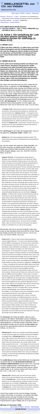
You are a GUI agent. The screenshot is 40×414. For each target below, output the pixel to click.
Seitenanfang (35, 407)
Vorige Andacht (4, 22)
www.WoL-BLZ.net (20, 409)
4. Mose (16, 16)
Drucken (28, 13)
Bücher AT (10, 16)
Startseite (3, 16)
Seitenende (35, 13)
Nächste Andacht (15, 22)
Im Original (16, 20)
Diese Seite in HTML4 (18, 13)
